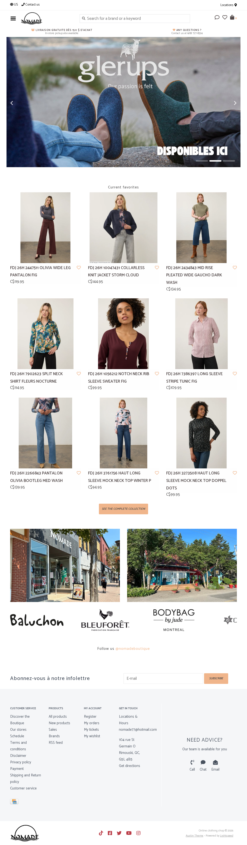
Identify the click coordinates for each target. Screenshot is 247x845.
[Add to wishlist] (79, 268)
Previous (22, 103)
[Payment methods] (15, 803)
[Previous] (13, 620)
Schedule (17, 736)
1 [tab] (202, 161)
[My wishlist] (224, 17)
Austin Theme (194, 835)
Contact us (32, 4)
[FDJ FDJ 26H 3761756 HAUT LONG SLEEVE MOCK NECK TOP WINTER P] (123, 433)
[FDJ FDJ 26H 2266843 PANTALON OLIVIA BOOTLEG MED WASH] (45, 433)
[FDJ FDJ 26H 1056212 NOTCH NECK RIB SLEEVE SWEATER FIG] (123, 333)
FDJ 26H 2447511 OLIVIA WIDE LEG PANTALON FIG (40, 272)
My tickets (91, 730)
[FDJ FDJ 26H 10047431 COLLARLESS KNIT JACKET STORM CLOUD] (123, 227)
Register (90, 717)
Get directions (129, 766)
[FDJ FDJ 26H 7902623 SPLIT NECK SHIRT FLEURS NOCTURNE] (45, 333)
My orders (91, 723)
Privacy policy (20, 762)
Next (225, 103)
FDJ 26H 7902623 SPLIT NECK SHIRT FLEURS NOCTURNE (36, 378)
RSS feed (56, 743)
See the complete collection (123, 509)
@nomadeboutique (133, 648)
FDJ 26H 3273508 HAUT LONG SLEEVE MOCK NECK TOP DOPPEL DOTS (196, 480)
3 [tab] (229, 161)
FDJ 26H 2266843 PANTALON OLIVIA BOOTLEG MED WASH (36, 477)
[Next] (234, 620)
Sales (53, 730)
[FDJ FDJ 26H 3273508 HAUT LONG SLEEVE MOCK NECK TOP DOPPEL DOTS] (201, 433)
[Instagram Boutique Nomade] (138, 833)
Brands (54, 736)
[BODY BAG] (113, 620)
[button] (217, 17)
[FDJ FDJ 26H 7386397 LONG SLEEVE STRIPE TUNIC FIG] (201, 333)
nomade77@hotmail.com (138, 730)
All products (58, 717)
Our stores (18, 730)
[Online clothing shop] (46, 18)
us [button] (15, 4)
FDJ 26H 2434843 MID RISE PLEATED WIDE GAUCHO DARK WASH (194, 275)
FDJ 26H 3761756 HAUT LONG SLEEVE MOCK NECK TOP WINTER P (119, 477)
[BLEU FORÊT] (44, 620)
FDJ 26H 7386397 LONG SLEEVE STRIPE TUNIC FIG (194, 378)
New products (59, 723)
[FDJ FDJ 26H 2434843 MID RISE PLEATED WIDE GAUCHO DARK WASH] (201, 227)
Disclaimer (18, 756)
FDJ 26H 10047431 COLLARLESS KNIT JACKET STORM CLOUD (116, 272)
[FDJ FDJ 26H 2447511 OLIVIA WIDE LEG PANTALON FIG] (45, 227)
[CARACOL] (182, 620)
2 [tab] (215, 161)
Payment (17, 769)
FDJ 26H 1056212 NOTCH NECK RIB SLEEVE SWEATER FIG (118, 378)
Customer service (23, 788)
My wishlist (92, 736)
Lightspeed (226, 835)
